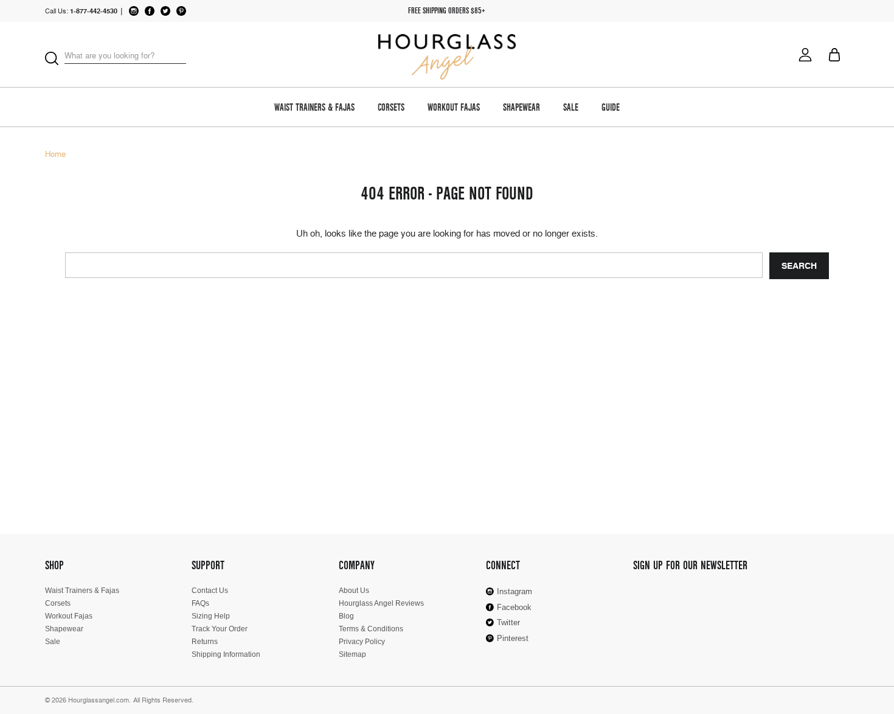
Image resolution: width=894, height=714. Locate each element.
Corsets (391, 108)
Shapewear (521, 108)
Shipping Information (226, 654)
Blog (346, 616)
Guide (610, 108)
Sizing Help (211, 616)
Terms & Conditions (371, 629)
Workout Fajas (454, 108)
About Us (354, 590)
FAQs (200, 603)
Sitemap (352, 654)
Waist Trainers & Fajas (314, 108)
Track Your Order (220, 629)
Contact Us (210, 590)
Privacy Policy (362, 641)
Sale (570, 108)
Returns (205, 641)
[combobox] (125, 56)
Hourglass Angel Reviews (381, 603)
